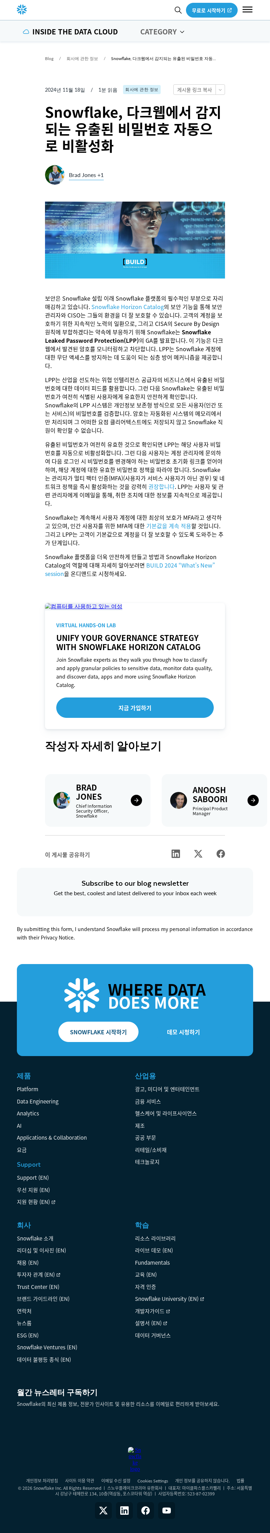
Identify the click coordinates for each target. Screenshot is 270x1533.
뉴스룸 (24, 1322)
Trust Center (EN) (38, 1286)
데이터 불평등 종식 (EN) (44, 1359)
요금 (22, 1149)
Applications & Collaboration (52, 1137)
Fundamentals (152, 1262)
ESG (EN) (28, 1335)
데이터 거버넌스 (153, 1335)
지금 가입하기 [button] (135, 707)
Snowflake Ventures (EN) (47, 1347)
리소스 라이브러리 (155, 1238)
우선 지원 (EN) (33, 1189)
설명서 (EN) (148, 1322)
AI (19, 1125)
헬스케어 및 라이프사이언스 (166, 1113)
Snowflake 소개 (35, 1238)
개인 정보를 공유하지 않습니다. (202, 1480)
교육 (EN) (146, 1274)
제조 (140, 1125)
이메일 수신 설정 (115, 1480)
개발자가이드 (150, 1311)
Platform (27, 1089)
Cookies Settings (152, 1481)
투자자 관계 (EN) (36, 1274)
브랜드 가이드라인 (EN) (43, 1298)
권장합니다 (161, 486)
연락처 (24, 1311)
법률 (240, 1480)
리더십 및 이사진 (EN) (41, 1250)
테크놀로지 (147, 1161)
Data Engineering (37, 1101)
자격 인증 (145, 1286)
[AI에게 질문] (220, 89)
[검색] (178, 10)
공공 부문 (145, 1137)
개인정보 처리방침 (42, 1480)
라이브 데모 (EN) (154, 1250)
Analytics (28, 1113)
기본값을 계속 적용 (168, 526)
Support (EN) (33, 1177)
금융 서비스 (148, 1101)
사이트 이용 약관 (79, 1480)
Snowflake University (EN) (167, 1298)
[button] (247, 10)
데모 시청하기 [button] (183, 1032)
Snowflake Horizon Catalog (127, 306)
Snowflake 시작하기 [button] (98, 1032)
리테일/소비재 (151, 1149)
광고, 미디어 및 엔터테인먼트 (167, 1089)
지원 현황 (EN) (33, 1201)
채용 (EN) (28, 1262)
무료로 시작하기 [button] (208, 10)
